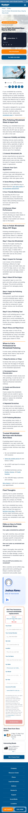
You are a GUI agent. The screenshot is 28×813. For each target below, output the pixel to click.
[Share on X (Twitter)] (6, 45)
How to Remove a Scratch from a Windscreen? (14, 748)
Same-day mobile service (12, 458)
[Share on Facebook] (3, 45)
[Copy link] (11, 45)
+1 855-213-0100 (14, 57)
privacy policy (11, 715)
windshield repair (8, 115)
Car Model (8, 671)
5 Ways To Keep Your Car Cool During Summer (17, 735)
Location (8, 648)
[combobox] (14, 668)
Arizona (11, 472)
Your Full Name (10, 656)
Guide (9, 8)
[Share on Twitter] (16, 86)
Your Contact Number (11, 633)
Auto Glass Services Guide (9, 22)
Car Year (8, 679)
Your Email (8, 625)
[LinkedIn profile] (16, 38)
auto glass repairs (18, 186)
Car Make (8, 664)
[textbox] (14, 668)
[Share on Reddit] (19, 86)
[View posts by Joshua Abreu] (8, 583)
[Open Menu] (25, 5)
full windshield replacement (11, 188)
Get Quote (8, 809)
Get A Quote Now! (14, 757)
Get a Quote (6, 483)
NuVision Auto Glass (9, 511)
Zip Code (8, 641)
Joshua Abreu (11, 38)
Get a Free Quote (14, 51)
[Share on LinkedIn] (8, 45)
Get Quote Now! (14, 721)
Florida (7, 472)
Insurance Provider (11, 687)
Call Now (20, 809)
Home (3, 8)
